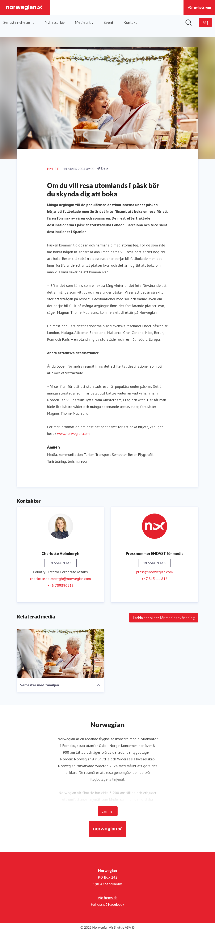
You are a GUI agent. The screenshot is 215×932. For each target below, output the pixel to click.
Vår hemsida (108, 897)
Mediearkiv (84, 22)
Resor (132, 454)
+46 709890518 (60, 585)
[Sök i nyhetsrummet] (188, 22)
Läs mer (107, 811)
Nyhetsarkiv (55, 22)
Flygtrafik (145, 454)
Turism (89, 454)
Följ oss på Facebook (107, 904)
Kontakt (130, 22)
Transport (103, 454)
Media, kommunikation (65, 454)
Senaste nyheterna (18, 22)
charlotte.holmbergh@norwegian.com (60, 578)
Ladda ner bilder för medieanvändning (164, 617)
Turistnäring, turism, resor (67, 461)
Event (108, 22)
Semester (119, 454)
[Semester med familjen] (60, 653)
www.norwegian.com (73, 433)
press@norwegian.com (154, 571)
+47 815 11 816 (155, 578)
